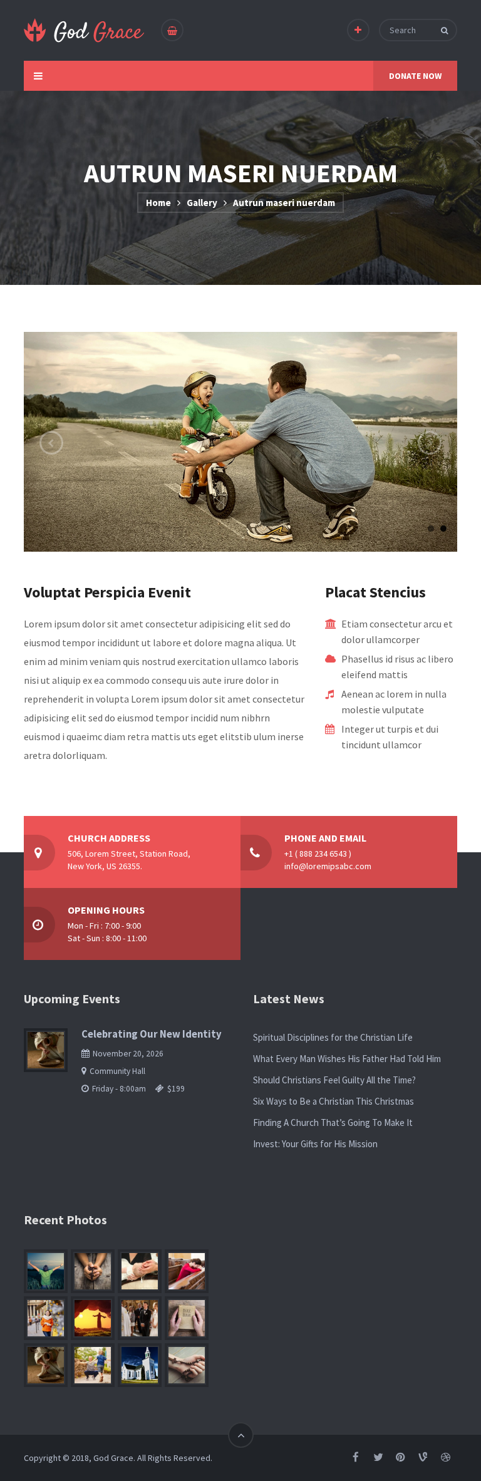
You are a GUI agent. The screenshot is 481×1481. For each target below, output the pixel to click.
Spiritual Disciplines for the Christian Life (333, 1037)
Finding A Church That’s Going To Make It (333, 1122)
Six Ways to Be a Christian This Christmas (333, 1101)
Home (158, 203)
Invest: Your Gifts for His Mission (315, 1144)
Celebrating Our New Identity (151, 1034)
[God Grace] (84, 30)
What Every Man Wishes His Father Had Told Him (347, 1059)
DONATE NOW (415, 75)
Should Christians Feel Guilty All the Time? (334, 1080)
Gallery (202, 203)
